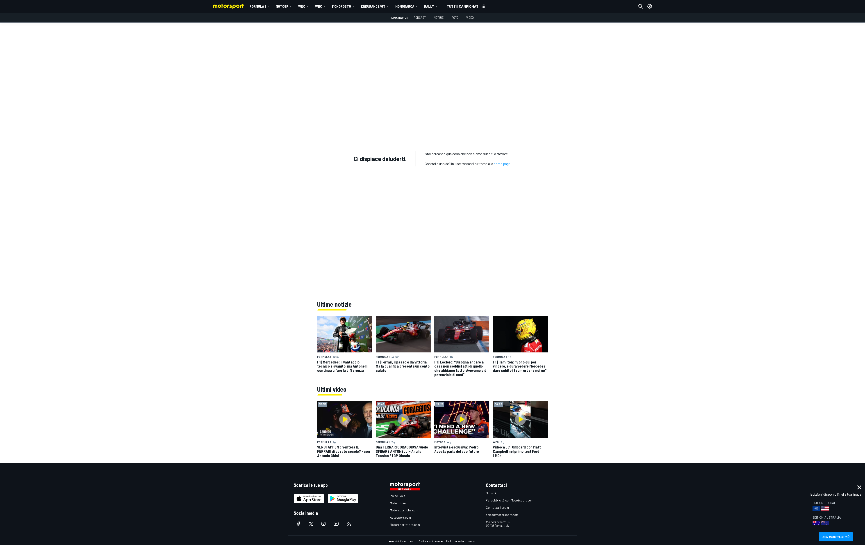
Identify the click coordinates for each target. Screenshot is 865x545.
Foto (455, 17)
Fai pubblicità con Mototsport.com (509, 500)
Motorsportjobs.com (404, 510)
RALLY (429, 6)
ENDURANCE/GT (373, 6)
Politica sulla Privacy (460, 541)
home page (502, 163)
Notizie (439, 17)
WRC (318, 6)
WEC (301, 6)
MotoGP (282, 6)
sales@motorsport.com (502, 515)
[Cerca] (640, 6)
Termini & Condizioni (400, 541)
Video (470, 17)
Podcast (420, 17)
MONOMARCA (404, 6)
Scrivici (491, 493)
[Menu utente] (649, 6)
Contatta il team (497, 507)
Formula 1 (258, 6)
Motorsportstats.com (405, 525)
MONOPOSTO (341, 6)
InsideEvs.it (397, 496)
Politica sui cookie (430, 541)
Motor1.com (398, 503)
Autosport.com (400, 517)
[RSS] (348, 523)
